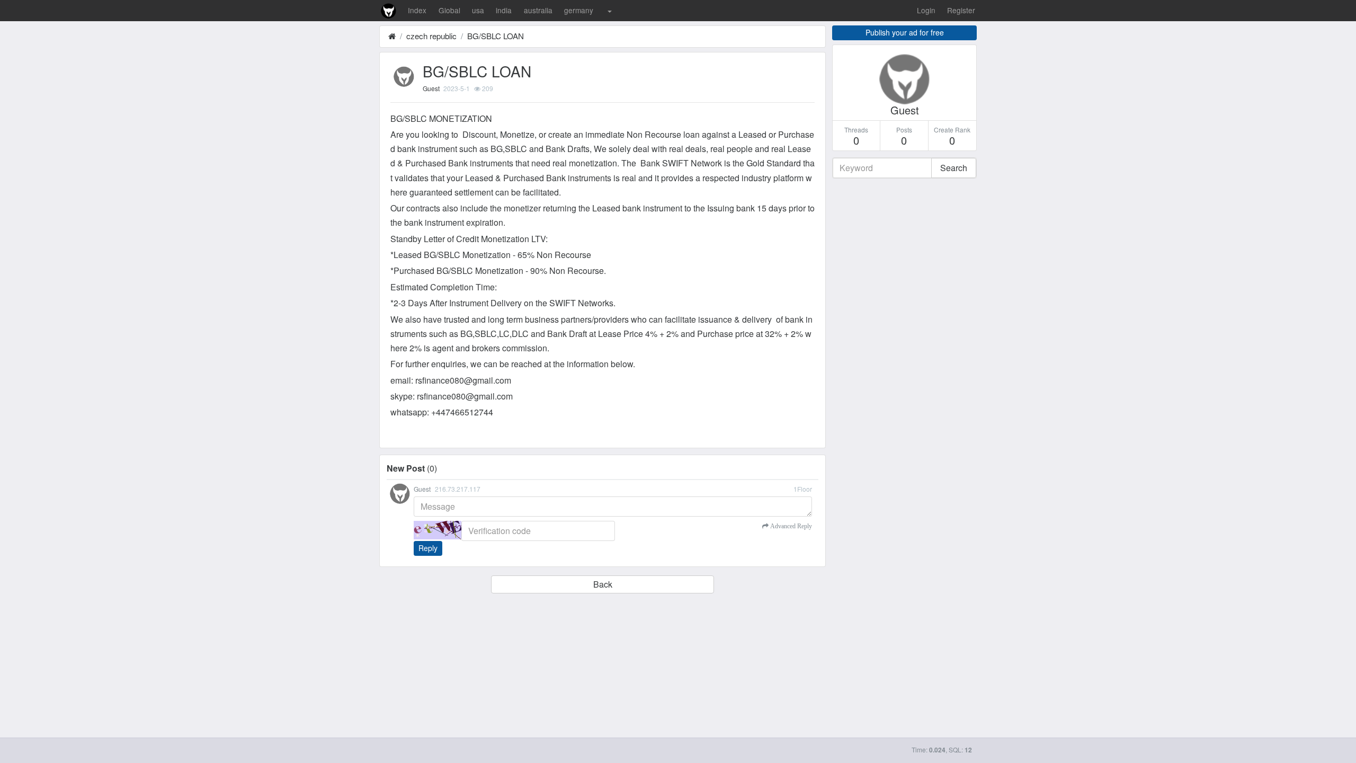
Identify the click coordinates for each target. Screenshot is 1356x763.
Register (961, 10)
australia (538, 10)
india (504, 10)
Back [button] (602, 584)
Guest (431, 88)
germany (578, 10)
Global (449, 10)
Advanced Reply (790, 526)
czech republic (431, 35)
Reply (428, 548)
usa (478, 10)
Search (953, 168)
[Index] (392, 35)
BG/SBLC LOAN (495, 35)
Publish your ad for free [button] (905, 32)
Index (417, 10)
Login (926, 10)
